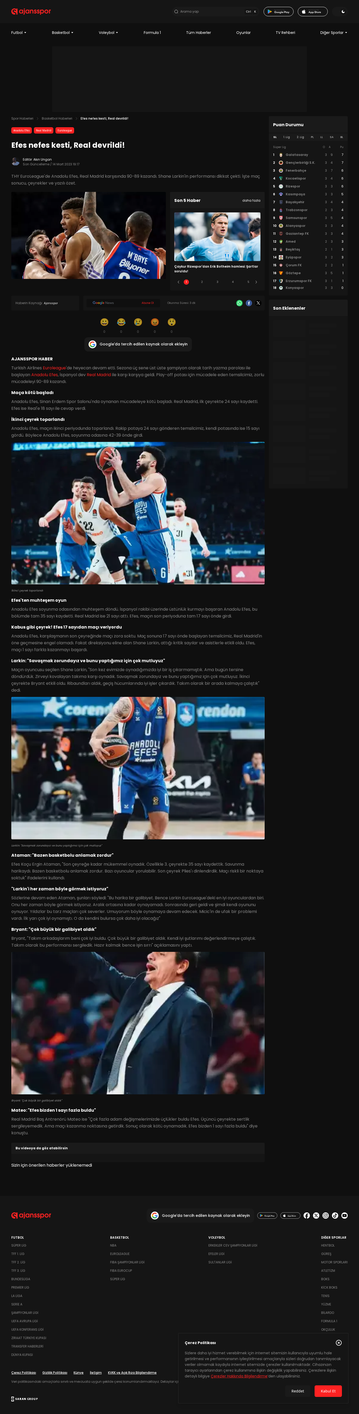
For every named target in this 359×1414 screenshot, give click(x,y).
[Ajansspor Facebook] (307, 1215)
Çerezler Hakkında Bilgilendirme (239, 1376)
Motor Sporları (334, 1262)
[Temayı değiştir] (340, 11)
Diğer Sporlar (331, 32)
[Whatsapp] (239, 303)
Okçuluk (328, 1329)
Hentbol (328, 1245)
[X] (258, 303)
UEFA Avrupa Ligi (24, 1321)
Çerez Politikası (23, 1372)
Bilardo (327, 1312)
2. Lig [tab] (300, 137)
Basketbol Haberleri (57, 118)
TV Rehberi (285, 32)
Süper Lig (18, 1245)
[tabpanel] (308, 217)
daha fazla (251, 200)
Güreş (326, 1254)
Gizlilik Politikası (54, 1372)
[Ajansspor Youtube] (344, 1215)
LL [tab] (321, 137)
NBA (113, 1245)
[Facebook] (249, 303)
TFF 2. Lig (18, 1262)
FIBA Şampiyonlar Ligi (127, 1262)
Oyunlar (243, 32)
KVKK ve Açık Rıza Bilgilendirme (132, 1372)
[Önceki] (178, 282)
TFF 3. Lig (18, 1270)
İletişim (96, 1372)
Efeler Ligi (216, 1254)
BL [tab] (341, 137)
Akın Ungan (42, 159)
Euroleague (65, 130)
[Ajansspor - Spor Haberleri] (31, 11)
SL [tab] (274, 137)
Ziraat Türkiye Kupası (28, 1338)
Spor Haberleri (22, 118)
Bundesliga (20, 1279)
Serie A (16, 1304)
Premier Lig (20, 1287)
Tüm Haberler (198, 32)
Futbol (17, 32)
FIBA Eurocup (121, 1270)
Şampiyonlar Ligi (24, 1312)
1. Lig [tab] (286, 137)
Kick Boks (329, 1287)
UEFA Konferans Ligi (27, 1329)
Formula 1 (152, 32)
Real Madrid (43, 130)
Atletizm (328, 1270)
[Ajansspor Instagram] (325, 1215)
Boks (325, 1279)
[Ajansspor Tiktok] (335, 1215)
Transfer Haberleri (27, 1346)
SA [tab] (332, 137)
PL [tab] (312, 137)
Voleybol (106, 32)
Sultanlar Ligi (220, 1262)
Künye (79, 1372)
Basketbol (61, 32)
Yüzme (326, 1304)
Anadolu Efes (21, 130)
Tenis (325, 1296)
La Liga (16, 1296)
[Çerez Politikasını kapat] (339, 1343)
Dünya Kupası (22, 1354)
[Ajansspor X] (316, 1215)
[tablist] (308, 137)
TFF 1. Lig (17, 1254)
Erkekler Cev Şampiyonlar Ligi (232, 1245)
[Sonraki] (256, 282)
